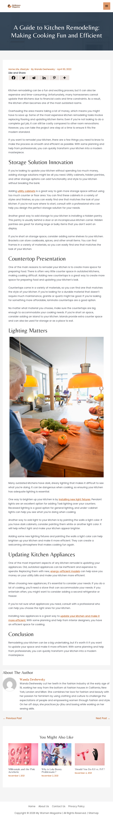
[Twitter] (24, 77)
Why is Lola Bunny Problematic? (52, 770)
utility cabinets (26, 191)
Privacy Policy (76, 806)
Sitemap (93, 813)
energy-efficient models (65, 571)
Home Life (13, 69)
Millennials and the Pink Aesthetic (21, 770)
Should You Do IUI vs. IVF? (90, 769)
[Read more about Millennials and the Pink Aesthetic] (23, 754)
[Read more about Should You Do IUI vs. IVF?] (90, 754)
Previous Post (12, 718)
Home (31, 806)
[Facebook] (13, 77)
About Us (43, 806)
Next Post (103, 718)
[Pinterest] (54, 77)
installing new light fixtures (74, 499)
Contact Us (58, 806)
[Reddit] (34, 77)
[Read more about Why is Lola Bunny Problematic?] (56, 754)
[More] (64, 77)
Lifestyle (24, 69)
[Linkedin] (44, 77)
